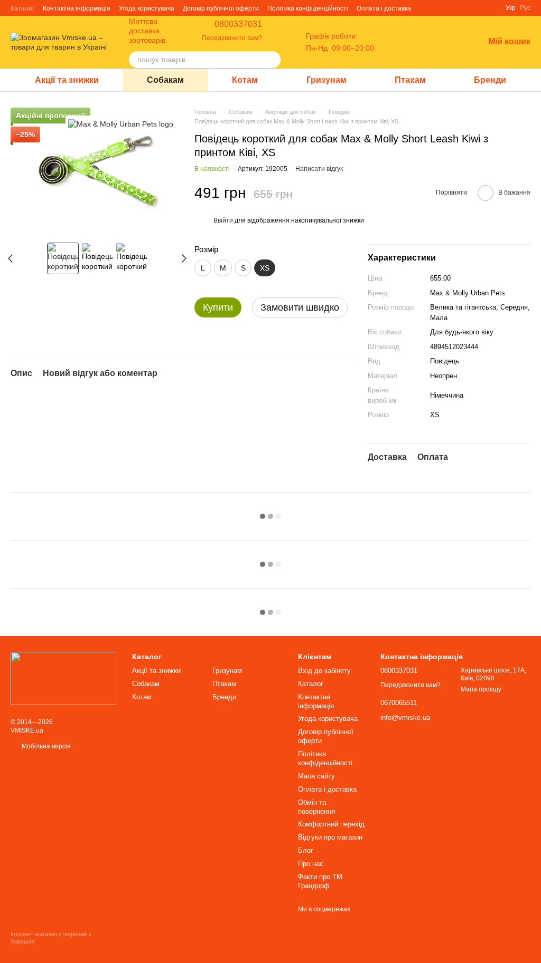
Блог (305, 850)
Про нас (310, 864)
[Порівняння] (420, 42)
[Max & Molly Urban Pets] (121, 123)
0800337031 (238, 24)
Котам (245, 79)
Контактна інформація (76, 8)
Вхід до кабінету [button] (324, 671)
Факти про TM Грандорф (320, 881)
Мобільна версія (45, 746)
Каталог (22, 8)
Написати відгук (319, 168)
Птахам (410, 79)
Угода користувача (146, 8)
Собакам (165, 79)
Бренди (490, 79)
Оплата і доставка (384, 8)
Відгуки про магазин (330, 837)
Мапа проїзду (481, 689)
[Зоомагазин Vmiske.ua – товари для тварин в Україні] (63, 677)
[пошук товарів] (272, 59)
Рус (525, 8)
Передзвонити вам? (232, 38)
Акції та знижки (67, 79)
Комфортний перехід (331, 824)
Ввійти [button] (223, 220)
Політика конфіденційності (307, 8)
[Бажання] (448, 42)
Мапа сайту (316, 776)
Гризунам (326, 79)
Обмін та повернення (316, 806)
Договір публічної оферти (221, 8)
